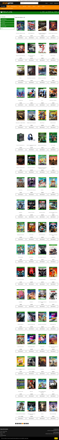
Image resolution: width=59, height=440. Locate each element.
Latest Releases (3, 19)
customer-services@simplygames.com (53, 430)
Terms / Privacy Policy (3, 431)
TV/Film (43, 6)
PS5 (8, 6)
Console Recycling (3, 435)
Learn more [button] (26, 438)
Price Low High (3, 26)
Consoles (55, 11)
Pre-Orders (3, 21)
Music (39, 6)
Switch (29, 6)
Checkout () (56, 3)
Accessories (49, 11)
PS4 (19, 6)
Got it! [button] (56, 438)
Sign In (46, 3)
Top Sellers (3, 23)
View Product (20, 37)
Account (51, 3)
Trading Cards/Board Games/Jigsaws (7, 8)
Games (43, 11)
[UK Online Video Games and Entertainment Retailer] (7, 3)
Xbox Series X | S (14, 6)
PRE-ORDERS (3, 6)
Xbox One (24, 6)
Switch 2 (34, 6)
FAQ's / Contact (2, 432)
